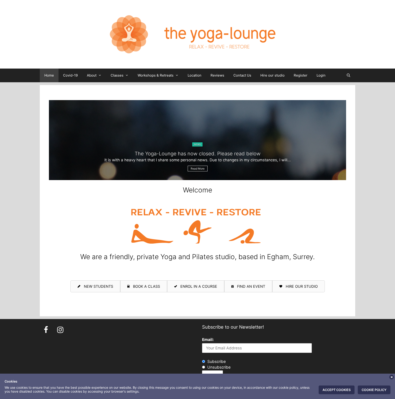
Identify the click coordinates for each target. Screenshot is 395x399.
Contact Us (242, 75)
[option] (197, 140)
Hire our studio (272, 75)
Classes (117, 75)
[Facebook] (46, 330)
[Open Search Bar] (348, 75)
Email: (208, 339)
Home (49, 75)
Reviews (217, 75)
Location (194, 75)
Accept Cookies (337, 390)
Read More (198, 168)
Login (321, 75)
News (197, 144)
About (91, 75)
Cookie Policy (374, 390)
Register (300, 75)
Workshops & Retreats (155, 75)
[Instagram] (60, 330)
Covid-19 (70, 75)
